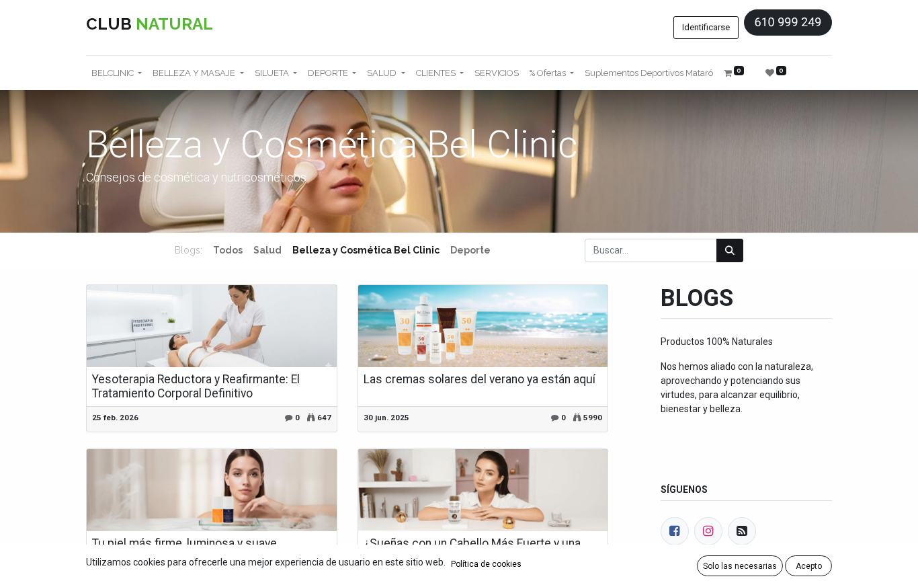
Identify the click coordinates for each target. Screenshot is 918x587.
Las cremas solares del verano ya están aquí (479, 379)
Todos (228, 250)
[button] (740, 565)
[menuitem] (496, 73)
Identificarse (706, 27)
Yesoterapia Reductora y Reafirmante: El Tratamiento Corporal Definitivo (196, 386)
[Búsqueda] (729, 250)
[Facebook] (675, 531)
